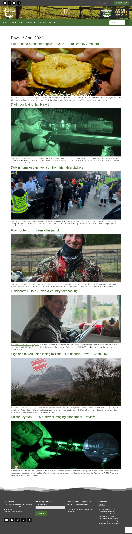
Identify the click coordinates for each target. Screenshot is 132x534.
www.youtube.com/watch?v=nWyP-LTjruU (25, 98)
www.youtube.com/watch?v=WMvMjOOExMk (26, 408)
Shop (51, 22)
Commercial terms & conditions (108, 514)
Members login (101, 3)
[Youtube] (14, 3)
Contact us (102, 504)
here (20, 511)
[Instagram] (19, 3)
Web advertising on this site (107, 509)
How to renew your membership (108, 521)
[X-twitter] (9, 3)
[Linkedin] (29, 520)
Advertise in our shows (105, 507)
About (12, 22)
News (21, 22)
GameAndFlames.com (89, 100)
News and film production (106, 511)
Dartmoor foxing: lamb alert (30, 104)
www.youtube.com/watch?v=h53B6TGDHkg (26, 158)
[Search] (127, 22)
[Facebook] (5, 3)
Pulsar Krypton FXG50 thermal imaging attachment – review (53, 417)
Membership (42, 22)
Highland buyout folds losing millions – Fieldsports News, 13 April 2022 (60, 354)
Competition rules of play (106, 516)
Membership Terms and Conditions (109, 523)
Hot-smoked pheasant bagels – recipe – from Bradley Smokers (55, 44)
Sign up (41, 513)
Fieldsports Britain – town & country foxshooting (44, 291)
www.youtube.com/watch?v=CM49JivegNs (25, 284)
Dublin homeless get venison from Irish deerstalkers (47, 167)
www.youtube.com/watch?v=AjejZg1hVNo (25, 345)
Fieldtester (29, 22)
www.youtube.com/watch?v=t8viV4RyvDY (25, 221)
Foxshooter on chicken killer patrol (35, 230)
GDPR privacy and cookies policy (109, 518)
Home (5, 22)
